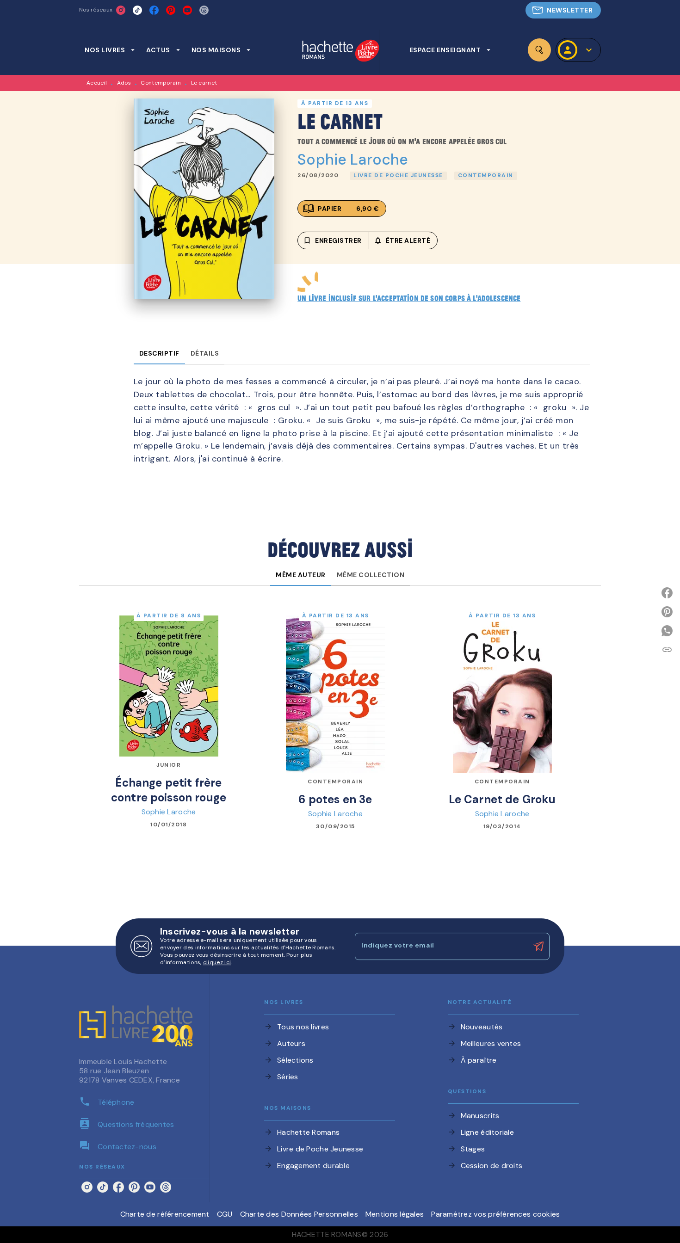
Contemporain (161, 82)
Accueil (97, 82)
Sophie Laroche (352, 159)
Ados (124, 82)
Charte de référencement (165, 1214)
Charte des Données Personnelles (299, 1214)
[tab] (110, 50)
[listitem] (120, 10)
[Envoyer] (538, 946)
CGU (225, 1214)
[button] (563, 10)
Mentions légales (394, 1214)
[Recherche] (539, 50)
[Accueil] (340, 52)
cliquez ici (217, 962)
